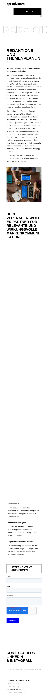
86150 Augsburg (13, 686)
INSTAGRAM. (21, 660)
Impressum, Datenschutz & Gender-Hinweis (24, 669)
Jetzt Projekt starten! (27, 12)
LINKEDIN (15, 657)
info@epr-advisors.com (16, 692)
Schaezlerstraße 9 (14, 684)
